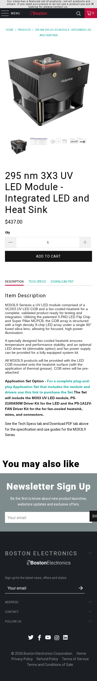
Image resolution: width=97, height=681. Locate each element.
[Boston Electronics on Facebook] (39, 638)
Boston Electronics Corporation (48, 653)
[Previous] (9, 86)
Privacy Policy (22, 659)
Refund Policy (47, 659)
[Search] (78, 13)
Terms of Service (75, 659)
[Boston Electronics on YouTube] (48, 638)
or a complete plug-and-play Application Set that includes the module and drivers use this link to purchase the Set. (47, 386)
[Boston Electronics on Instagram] (57, 638)
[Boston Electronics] (48, 13)
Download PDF (62, 281)
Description (14, 281)
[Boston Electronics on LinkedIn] (65, 638)
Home (81, 653)
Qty (7, 232)
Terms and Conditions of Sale (50, 665)
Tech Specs (37, 281)
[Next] (88, 86)
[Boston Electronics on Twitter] (31, 638)
